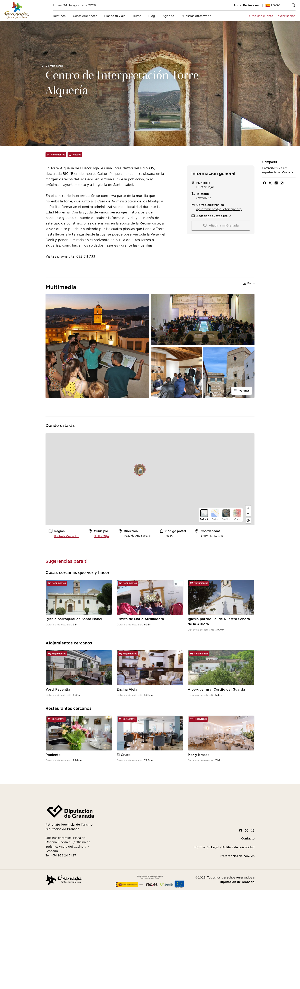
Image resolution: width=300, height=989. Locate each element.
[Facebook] (240, 830)
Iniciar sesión (286, 16)
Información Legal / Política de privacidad (223, 847)
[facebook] (264, 183)
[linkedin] (276, 183)
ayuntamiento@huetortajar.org (219, 209)
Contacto (247, 838)
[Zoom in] (248, 508)
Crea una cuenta (261, 16)
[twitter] (270, 183)
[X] (246, 830)
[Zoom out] (248, 513)
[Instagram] (252, 830)
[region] (150, 479)
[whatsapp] (282, 183)
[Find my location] (248, 520)
